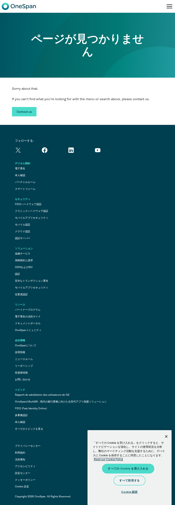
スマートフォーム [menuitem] (25, 188)
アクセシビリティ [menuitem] (25, 466)
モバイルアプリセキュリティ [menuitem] (31, 217)
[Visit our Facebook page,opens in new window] (54, 151)
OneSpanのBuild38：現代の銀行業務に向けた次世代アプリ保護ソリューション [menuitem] (61, 401)
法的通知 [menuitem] (20, 459)
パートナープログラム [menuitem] (28, 309)
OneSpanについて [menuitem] (25, 345)
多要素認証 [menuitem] (21, 415)
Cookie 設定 (22, 486)
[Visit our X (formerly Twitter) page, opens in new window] (28, 151)
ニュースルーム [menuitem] (24, 359)
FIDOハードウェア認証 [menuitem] (28, 204)
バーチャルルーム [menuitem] (25, 182)
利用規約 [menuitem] (20, 452)
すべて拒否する (129, 480)
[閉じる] (166, 436)
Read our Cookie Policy (108, 459)
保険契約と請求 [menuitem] (24, 260)
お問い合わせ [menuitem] (22, 379)
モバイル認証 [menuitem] (22, 224)
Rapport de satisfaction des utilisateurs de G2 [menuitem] (42, 394)
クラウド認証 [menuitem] (22, 231)
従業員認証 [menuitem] (21, 294)
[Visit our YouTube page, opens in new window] (108, 151)
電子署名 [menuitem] (20, 168)
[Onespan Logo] (19, 6)
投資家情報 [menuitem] (21, 372)
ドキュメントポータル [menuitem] (28, 323)
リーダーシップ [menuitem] (24, 365)
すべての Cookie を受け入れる (128, 468)
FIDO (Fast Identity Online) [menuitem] (31, 408)
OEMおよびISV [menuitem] (24, 267)
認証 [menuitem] (17, 273)
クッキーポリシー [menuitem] (25, 479)
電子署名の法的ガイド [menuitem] (28, 316)
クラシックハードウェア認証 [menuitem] (31, 211)
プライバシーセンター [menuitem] (28, 445)
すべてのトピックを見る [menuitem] (29, 428)
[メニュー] (169, 6)
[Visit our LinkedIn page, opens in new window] (81, 151)
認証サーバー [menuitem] (22, 238)
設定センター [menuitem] (22, 473)
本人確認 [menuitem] (20, 175)
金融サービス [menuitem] (22, 253)
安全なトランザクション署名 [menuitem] (31, 280)
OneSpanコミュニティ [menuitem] (28, 330)
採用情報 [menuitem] (20, 352)
